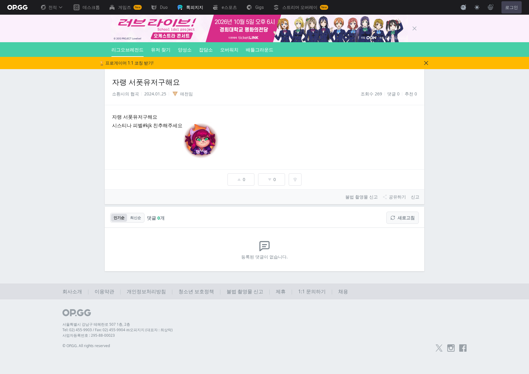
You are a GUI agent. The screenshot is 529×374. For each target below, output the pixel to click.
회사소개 (72, 291)
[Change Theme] (477, 7)
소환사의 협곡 (125, 94)
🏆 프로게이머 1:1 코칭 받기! (126, 63)
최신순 (135, 217)
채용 (343, 291)
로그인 (511, 7)
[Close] (414, 28)
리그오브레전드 (127, 49)
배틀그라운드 (259, 49)
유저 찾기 (161, 49)
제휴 (281, 291)
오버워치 (229, 49)
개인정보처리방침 (146, 291)
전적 (52, 7)
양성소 (185, 49)
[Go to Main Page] (17, 7)
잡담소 (206, 49)
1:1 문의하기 (312, 291)
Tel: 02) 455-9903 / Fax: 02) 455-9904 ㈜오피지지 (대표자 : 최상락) (117, 329)
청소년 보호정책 (196, 291)
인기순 (119, 217)
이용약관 (104, 291)
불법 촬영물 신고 (245, 291)
